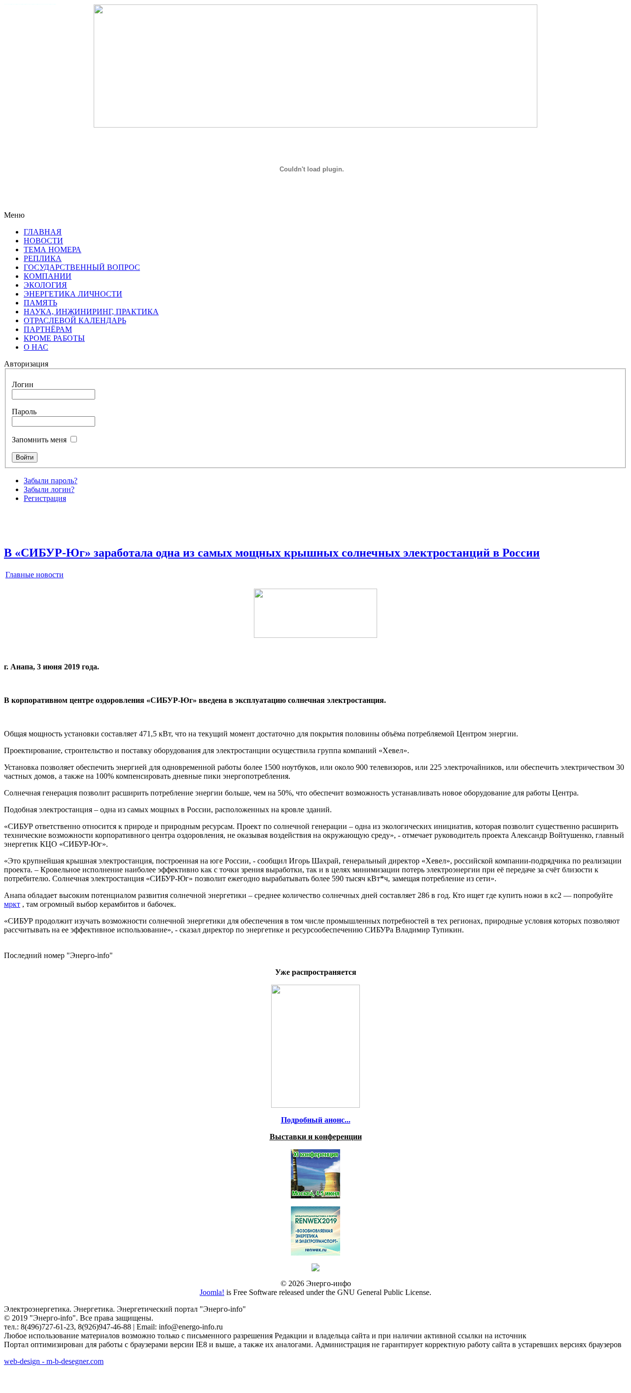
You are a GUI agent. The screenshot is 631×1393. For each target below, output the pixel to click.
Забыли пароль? (50, 480)
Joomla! (212, 1292)
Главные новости (34, 574)
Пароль (24, 411)
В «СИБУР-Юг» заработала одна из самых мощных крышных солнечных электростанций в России (272, 552)
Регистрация (45, 498)
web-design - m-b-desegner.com (54, 1361)
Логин (23, 384)
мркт (12, 904)
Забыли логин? (49, 489)
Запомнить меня (39, 439)
